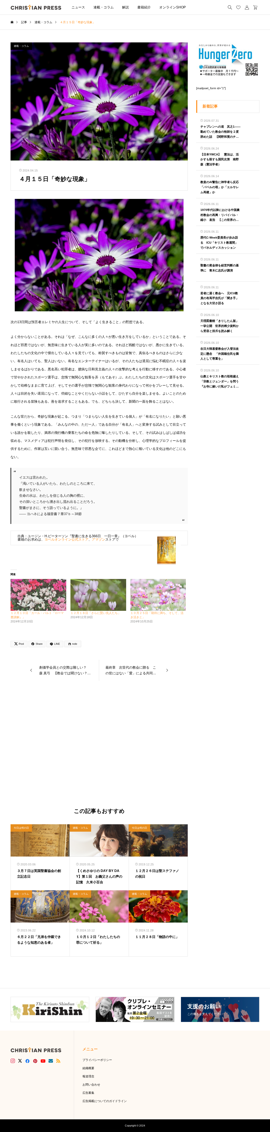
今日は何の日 (21, 827)
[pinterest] (35, 1061)
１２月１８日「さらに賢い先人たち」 (95, 613)
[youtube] (43, 1061)
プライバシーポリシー (97, 1060)
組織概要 (88, 1068)
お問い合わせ (91, 1084)
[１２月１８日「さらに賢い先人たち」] (98, 595)
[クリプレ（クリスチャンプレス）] (36, 7)
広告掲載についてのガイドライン (104, 1101)
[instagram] (13, 1061)
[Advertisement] (99, 744)
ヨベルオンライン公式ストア (66, 539)
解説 (125, 7)
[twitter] (20, 1061)
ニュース (78, 7)
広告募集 (88, 1092)
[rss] (58, 1061)
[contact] (51, 1061)
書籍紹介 (144, 7)
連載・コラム (103, 7)
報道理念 (88, 1076)
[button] (196, 7)
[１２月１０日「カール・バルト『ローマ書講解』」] (38, 595)
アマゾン (98, 539)
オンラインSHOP (172, 7)
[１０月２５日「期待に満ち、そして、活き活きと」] (158, 595)
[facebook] (27, 1061)
